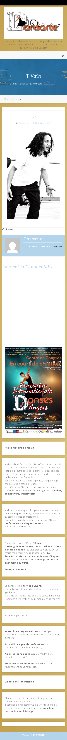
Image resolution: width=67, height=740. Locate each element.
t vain (34, 117)
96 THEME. (39, 735)
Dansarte (24, 123)
